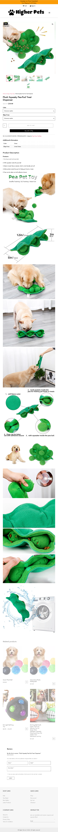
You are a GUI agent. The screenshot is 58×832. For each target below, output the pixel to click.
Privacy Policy (6, 819)
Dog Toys (12, 93)
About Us (5, 815)
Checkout (32, 802)
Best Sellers (6, 800)
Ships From (6, 115)
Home (4, 93)
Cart (25, 6)
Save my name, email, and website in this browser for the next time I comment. (25, 774)
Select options (53, 683)
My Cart (32, 800)
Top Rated (5, 798)
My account (33, 798)
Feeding (39, 136)
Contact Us (5, 817)
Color (4, 107)
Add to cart (31, 125)
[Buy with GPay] (29, 130)
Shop (31, 796)
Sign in (33, 6)
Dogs (8, 93)
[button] (52, 24)
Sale (4, 796)
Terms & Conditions (8, 822)
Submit (10, 778)
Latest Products (7, 802)
